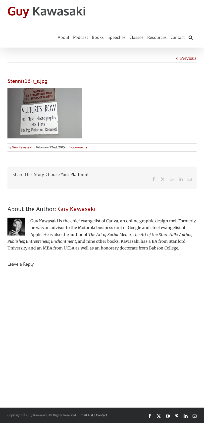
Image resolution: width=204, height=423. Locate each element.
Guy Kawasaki (22, 147)
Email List (86, 415)
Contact (101, 415)
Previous (188, 58)
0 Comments (78, 147)
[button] (191, 37)
